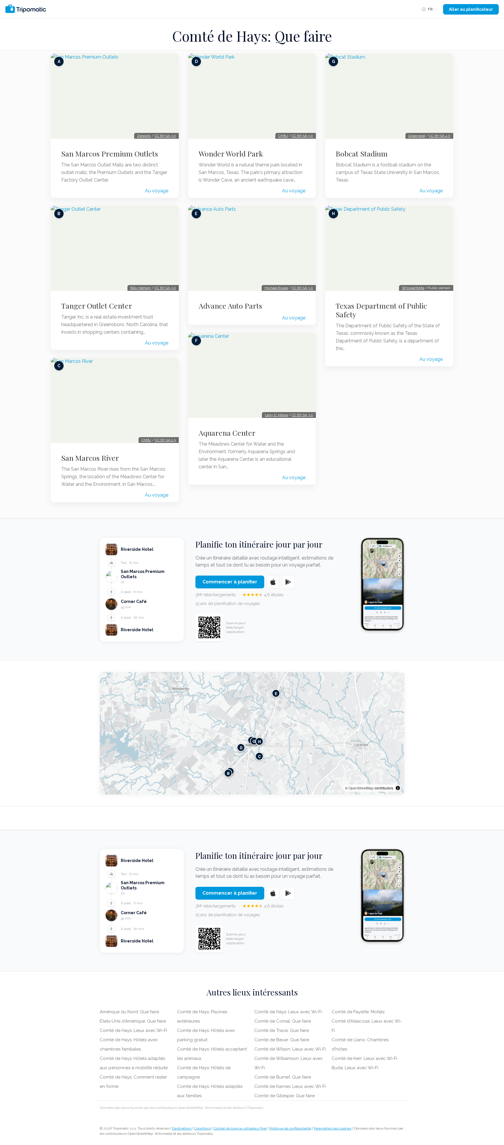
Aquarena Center (227, 432)
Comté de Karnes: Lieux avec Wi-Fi (290, 1086)
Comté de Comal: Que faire (282, 1021)
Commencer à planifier (229, 582)
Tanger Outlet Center (96, 305)
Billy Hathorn (140, 288)
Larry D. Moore (276, 415)
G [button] (254, 741)
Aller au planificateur (471, 9)
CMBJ (146, 440)
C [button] (259, 756)
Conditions (202, 1128)
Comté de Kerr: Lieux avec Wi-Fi (364, 1058)
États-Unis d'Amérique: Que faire (133, 1021)
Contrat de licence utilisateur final (240, 1128)
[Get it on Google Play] (288, 582)
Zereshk (144, 136)
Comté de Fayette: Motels (358, 1011)
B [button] (228, 773)
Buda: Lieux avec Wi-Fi (355, 1067)
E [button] (276, 693)
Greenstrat (416, 136)
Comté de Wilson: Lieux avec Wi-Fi (290, 1049)
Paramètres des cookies (332, 1128)
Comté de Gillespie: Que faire (284, 1095)
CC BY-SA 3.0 (165, 136)
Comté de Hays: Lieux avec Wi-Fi (133, 1030)
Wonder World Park (231, 153)
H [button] (259, 741)
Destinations (182, 1128)
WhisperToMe (413, 288)
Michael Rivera (276, 288)
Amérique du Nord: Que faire (129, 1011)
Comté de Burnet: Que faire (282, 1077)
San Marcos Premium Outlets (109, 153)
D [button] (241, 747)
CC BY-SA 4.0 (439, 136)
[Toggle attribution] (397, 788)
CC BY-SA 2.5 (165, 440)
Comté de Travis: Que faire (281, 1030)
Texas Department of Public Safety (381, 310)
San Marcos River (90, 457)
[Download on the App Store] (273, 582)
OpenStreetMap (361, 787)
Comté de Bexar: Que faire (281, 1039)
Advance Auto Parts (230, 305)
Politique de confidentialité (290, 1128)
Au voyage (156, 191)
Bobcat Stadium (362, 153)
